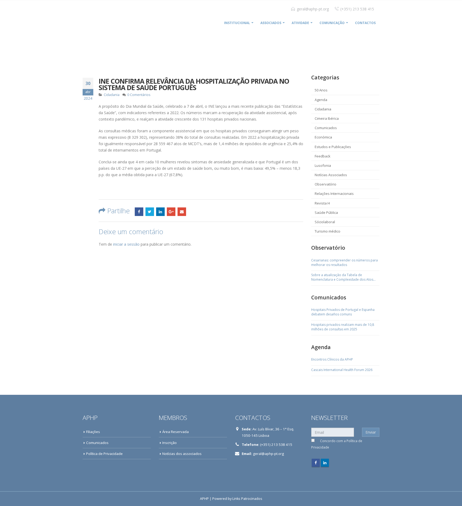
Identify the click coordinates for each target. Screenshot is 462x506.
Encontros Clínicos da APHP (332, 359)
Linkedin (325, 463)
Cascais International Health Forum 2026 (341, 370)
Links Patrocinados (247, 498)
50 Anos (321, 90)
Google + (171, 211)
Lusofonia (323, 165)
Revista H (322, 203)
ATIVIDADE (300, 23)
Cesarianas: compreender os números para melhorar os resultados (344, 262)
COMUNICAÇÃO (332, 23)
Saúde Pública (326, 212)
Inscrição (169, 442)
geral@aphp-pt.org (313, 8)
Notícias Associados (331, 174)
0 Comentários (139, 94)
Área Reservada (175, 431)
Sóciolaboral (325, 221)
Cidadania (112, 94)
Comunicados (326, 127)
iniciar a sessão (126, 244)
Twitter (149, 211)
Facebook (139, 211)
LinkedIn (160, 211)
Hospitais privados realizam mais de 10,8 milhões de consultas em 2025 (342, 327)
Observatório (325, 184)
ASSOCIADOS (270, 23)
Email (182, 211)
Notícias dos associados (182, 453)
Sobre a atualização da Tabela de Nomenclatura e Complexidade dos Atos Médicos (342, 277)
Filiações (93, 431)
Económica (323, 137)
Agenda (321, 99)
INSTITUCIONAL (237, 23)
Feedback (322, 156)
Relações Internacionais (334, 193)
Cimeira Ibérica (327, 118)
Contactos (365, 23)
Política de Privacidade (104, 453)
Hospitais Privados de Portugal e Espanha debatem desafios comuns (343, 312)
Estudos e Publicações (333, 146)
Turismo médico (327, 231)
